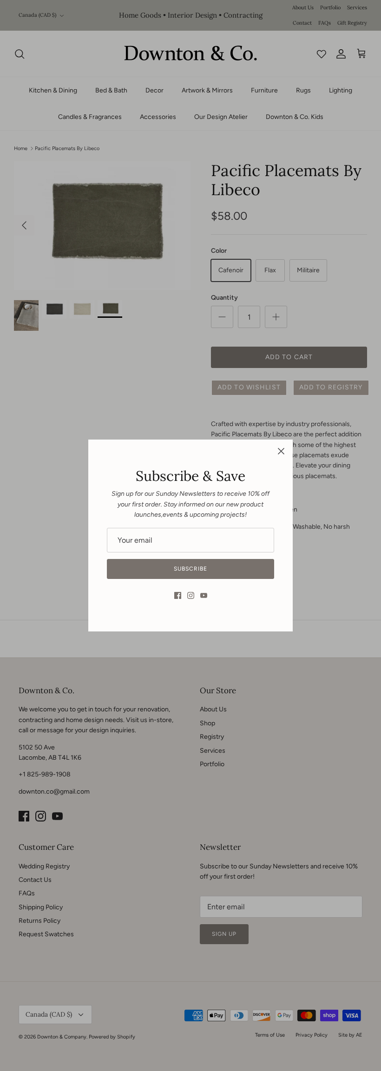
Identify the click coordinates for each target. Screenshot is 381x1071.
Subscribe (190, 568)
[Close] (281, 451)
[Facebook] (177, 595)
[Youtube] (203, 595)
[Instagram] (190, 595)
